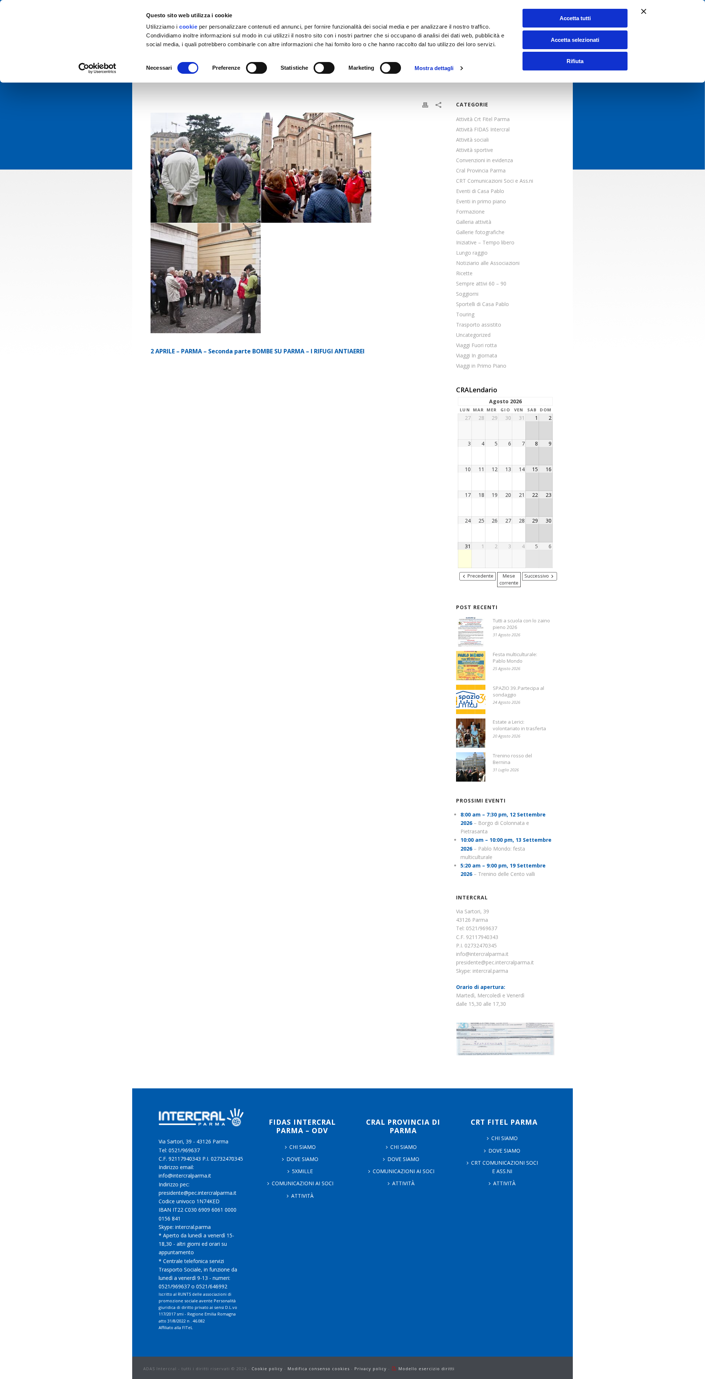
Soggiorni (467, 294)
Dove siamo (302, 1159)
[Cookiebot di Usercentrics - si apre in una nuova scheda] (97, 68)
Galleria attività (473, 222)
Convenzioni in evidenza (484, 160)
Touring (465, 314)
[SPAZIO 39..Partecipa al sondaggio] (470, 699)
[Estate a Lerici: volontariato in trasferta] (470, 733)
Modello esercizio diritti (426, 1368)
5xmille (302, 1171)
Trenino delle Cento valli (506, 873)
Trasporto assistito (478, 324)
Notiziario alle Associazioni (488, 263)
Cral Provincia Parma (481, 170)
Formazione (470, 211)
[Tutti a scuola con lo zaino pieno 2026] (470, 632)
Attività (302, 1195)
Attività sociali (472, 140)
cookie (188, 26)
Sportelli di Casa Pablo (482, 304)
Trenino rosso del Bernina (512, 758)
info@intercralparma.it (482, 953)
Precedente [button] (480, 576)
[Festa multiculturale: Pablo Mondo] (470, 665)
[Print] (425, 104)
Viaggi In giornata (476, 355)
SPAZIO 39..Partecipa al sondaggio (518, 691)
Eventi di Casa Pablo (480, 191)
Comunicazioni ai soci (302, 1183)
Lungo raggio (472, 253)
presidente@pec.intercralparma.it (495, 962)
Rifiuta (575, 61)
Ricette (464, 273)
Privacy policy (370, 1368)
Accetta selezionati (575, 40)
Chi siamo (403, 1146)
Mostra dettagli (434, 68)
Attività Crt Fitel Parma (483, 119)
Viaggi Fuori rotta (476, 345)
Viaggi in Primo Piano (481, 366)
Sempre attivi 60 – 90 (481, 283)
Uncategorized (473, 335)
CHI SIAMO (302, 1146)
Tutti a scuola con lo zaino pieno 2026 (521, 623)
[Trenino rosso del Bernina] (470, 767)
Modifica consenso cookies (319, 1368)
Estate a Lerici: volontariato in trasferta (519, 725)
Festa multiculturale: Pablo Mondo (515, 657)
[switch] (256, 68)
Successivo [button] (536, 576)
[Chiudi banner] (643, 11)
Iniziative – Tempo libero (485, 242)
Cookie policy (267, 1368)
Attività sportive (474, 150)
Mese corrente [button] (508, 579)
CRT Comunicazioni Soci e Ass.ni (494, 181)
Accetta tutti (575, 18)
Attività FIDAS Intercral (483, 129)
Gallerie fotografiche (480, 232)
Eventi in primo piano (481, 201)
